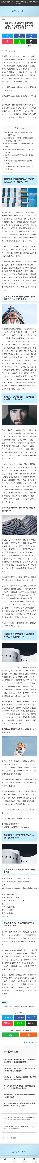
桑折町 (17, 1006)
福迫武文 (33, 1006)
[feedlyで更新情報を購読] (10, 1034)
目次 (16, 128)
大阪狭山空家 (7, 1006)
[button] (35, 567)
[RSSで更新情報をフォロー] (28, 1034)
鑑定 (5, 1002)
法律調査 (24, 1006)
